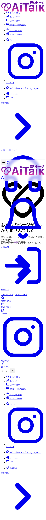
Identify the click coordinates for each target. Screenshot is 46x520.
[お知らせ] (23, 240)
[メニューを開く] (3, 163)
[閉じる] (12, 371)
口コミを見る (21, 295)
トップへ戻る (7, 295)
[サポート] (23, 195)
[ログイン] (23, 178)
